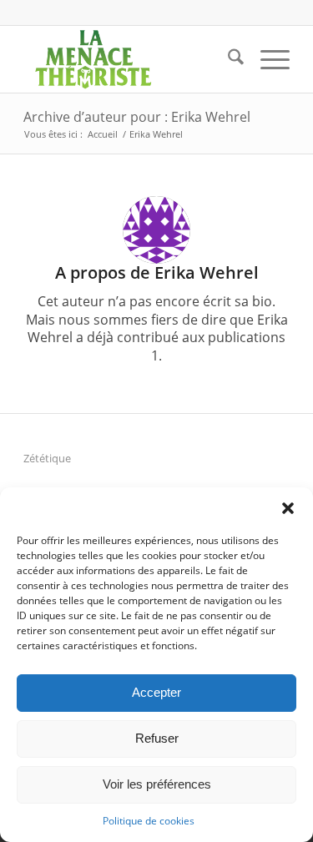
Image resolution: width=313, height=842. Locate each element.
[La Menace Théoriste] (129, 59)
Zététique (47, 458)
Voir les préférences (157, 784)
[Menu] (267, 59)
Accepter (156, 692)
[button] (288, 508)
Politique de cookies (148, 821)
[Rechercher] (227, 59)
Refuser (157, 738)
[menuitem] (227, 59)
